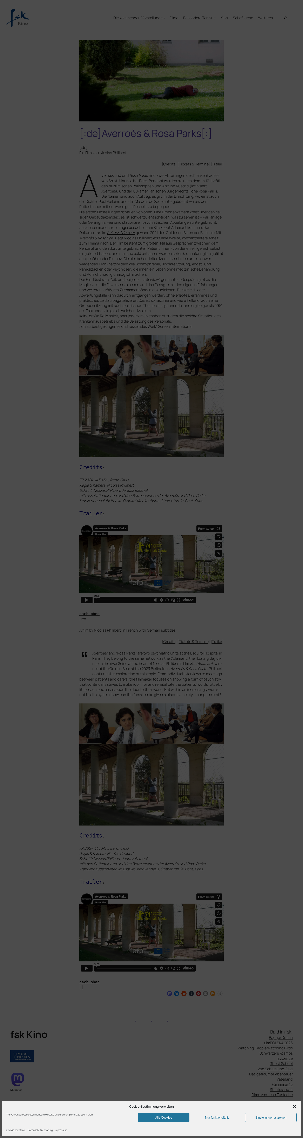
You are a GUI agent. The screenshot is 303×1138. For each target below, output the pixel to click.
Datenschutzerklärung (40, 1130)
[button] (294, 1107)
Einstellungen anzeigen (270, 1117)
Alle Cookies (163, 1117)
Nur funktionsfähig (217, 1117)
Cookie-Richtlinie (16, 1130)
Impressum (61, 1130)
